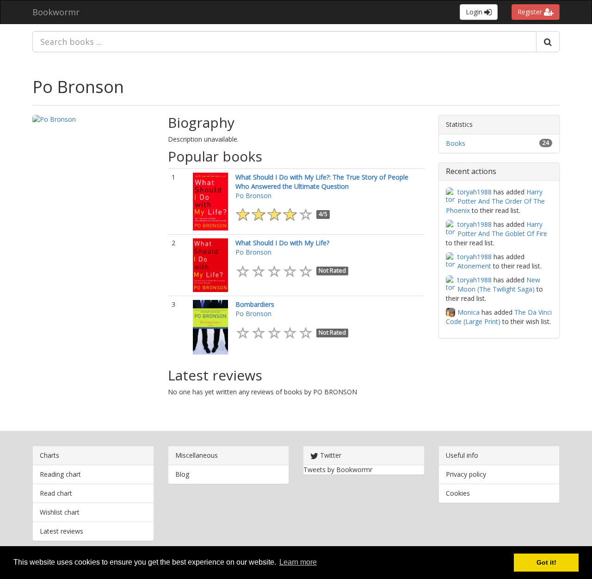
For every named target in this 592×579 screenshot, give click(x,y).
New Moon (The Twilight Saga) (498, 284)
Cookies (458, 493)
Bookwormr (56, 12)
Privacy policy (466, 474)
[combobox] (284, 41)
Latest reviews (61, 531)
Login (475, 11)
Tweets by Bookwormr (337, 469)
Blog (182, 474)
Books (455, 143)
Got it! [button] (546, 562)
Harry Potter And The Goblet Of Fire (502, 229)
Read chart (56, 493)
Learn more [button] (298, 562)
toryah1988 (474, 191)
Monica (468, 312)
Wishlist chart (60, 512)
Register (531, 11)
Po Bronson (78, 86)
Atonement (474, 265)
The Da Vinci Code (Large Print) (499, 317)
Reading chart (60, 474)
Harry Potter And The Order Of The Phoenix (495, 201)
